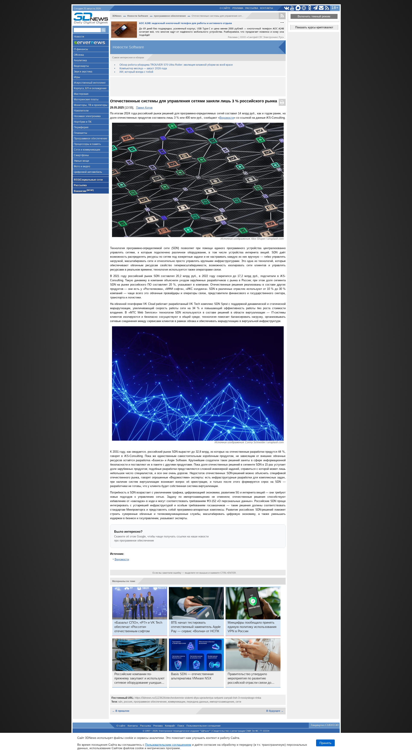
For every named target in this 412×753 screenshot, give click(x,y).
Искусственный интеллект (90, 82)
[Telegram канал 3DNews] (315, 8)
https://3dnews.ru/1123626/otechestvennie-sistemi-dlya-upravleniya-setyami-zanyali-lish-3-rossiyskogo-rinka (198, 697)
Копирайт (170, 725)
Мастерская (81, 93)
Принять (325, 743)
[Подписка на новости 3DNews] (321, 8)
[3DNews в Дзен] (304, 8)
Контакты (266, 8)
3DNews (116, 16)
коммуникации (176, 701)
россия (128, 701)
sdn (120, 701)
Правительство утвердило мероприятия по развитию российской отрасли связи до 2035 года (249, 678)
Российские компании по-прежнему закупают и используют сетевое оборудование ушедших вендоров (139, 678)
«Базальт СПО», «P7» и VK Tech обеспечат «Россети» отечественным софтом (138, 627)
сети (238, 701)
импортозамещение (222, 701)
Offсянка (79, 54)
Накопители (81, 110)
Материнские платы (86, 99)
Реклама (237, 8)
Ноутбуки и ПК (82, 121)
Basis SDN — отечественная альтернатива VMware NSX (192, 676)
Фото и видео (82, 166)
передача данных (197, 701)
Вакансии (84, 191)
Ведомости (227, 117)
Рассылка (251, 8)
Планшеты (80, 133)
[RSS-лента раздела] (282, 15)
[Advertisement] (198, 86)
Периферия (81, 127)
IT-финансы (81, 49)
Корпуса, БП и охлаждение (90, 88)
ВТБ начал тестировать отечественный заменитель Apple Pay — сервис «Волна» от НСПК (196, 627)
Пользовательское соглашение (203, 725)
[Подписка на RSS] (327, 8)
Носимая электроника (87, 116)
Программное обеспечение (90, 138)
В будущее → (274, 710)
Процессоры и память (87, 144)
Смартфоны (81, 155)
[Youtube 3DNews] (292, 8)
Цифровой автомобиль (88, 172)
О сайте (225, 8)
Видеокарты (81, 66)
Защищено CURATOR (325, 725)
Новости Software (137, 16)
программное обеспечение (170, 16)
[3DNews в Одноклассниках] (310, 8)
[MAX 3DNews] (298, 8)
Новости (79, 36)
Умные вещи (81, 160)
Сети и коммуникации (87, 149)
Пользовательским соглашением (168, 744)
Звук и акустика (83, 71)
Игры (77, 77)
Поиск (180, 725)
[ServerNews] (91, 42)
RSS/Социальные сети (88, 179)
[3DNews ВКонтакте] (286, 8)
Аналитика (80, 60)
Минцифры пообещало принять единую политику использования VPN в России (252, 627)
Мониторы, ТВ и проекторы (90, 105)
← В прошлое (120, 710)
